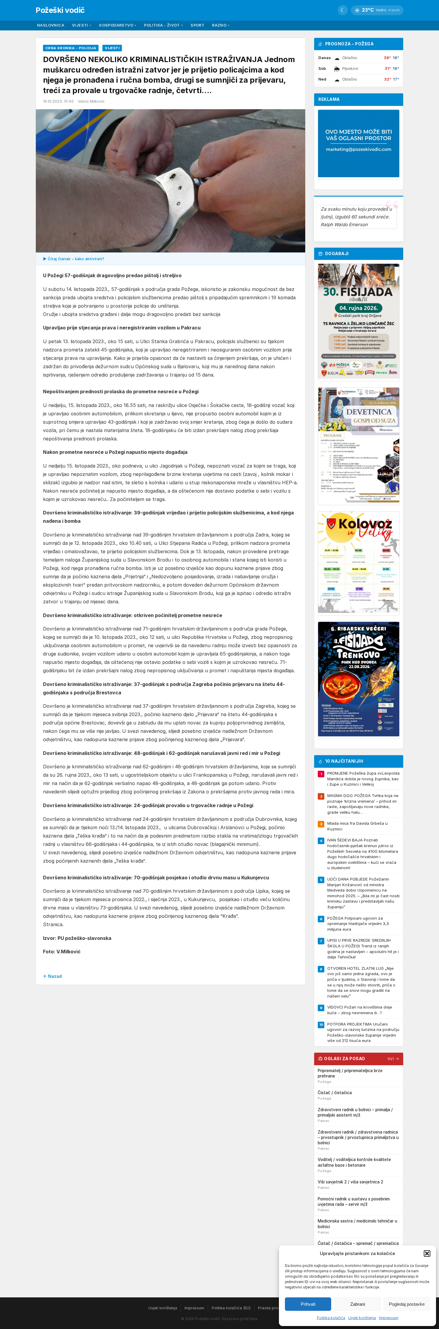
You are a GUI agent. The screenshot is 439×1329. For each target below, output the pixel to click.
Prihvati (308, 1304)
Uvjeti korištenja (362, 1318)
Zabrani (357, 1304)
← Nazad (52, 976)
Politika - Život (163, 25)
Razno (220, 25)
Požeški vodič (60, 10)
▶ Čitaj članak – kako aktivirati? (73, 258)
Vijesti (81, 25)
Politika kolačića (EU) (231, 1308)
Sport (197, 25)
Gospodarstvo (117, 25)
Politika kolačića (331, 1318)
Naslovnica (50, 25)
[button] (427, 1253)
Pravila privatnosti (274, 1308)
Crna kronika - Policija (70, 48)
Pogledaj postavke (407, 1304)
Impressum (388, 1318)
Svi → (393, 1059)
